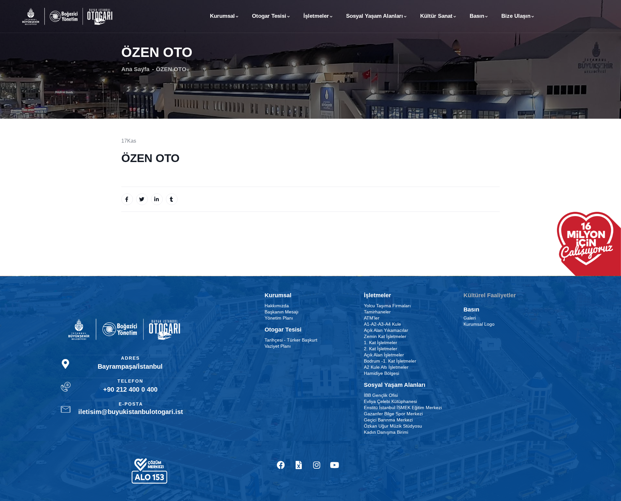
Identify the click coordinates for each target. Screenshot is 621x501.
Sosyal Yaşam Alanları (374, 16)
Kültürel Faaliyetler (489, 295)
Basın (477, 16)
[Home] (67, 16)
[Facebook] (281, 465)
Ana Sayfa (135, 69)
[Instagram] (317, 465)
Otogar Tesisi (269, 16)
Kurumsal (222, 16)
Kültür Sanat (436, 16)
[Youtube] (334, 465)
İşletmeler (316, 16)
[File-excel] (299, 465)
